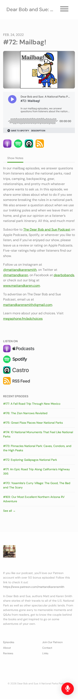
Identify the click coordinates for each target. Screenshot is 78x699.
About (7, 647)
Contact (47, 647)
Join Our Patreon (52, 642)
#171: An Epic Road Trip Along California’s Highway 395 (36, 471)
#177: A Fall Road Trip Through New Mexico (31, 403)
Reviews (8, 653)
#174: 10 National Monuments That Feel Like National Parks (38, 434)
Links (45, 653)
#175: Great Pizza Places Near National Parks (33, 422)
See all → (9, 511)
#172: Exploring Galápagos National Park (30, 460)
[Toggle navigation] (64, 9)
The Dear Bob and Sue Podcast (46, 229)
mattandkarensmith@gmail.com (27, 305)
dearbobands (64, 275)
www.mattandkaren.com (21, 285)
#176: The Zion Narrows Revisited (25, 413)
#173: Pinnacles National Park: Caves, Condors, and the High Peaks (37, 448)
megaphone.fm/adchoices (23, 318)
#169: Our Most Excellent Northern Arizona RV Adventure (33, 499)
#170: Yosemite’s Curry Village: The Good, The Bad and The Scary (36, 485)
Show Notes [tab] (15, 158)
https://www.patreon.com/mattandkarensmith (33, 587)
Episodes (8, 642)
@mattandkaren (15, 275)
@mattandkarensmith (20, 270)
